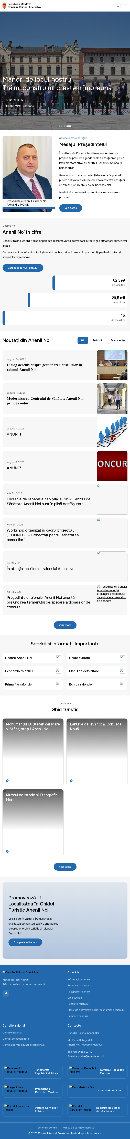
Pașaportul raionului (79, 991)
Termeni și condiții (46, 1127)
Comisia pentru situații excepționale (24, 1045)
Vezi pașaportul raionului (23, 268)
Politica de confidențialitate (78, 1127)
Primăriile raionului (78, 1016)
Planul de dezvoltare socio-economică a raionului (96, 1010)
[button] (59, 126)
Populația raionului (78, 1004)
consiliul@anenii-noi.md (90, 1056)
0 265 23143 (85, 1051)
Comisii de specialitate (16, 1038)
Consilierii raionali (13, 1032)
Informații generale (79, 979)
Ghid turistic (75, 997)
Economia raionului (78, 985)
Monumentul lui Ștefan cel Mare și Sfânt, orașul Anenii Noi (33, 726)
